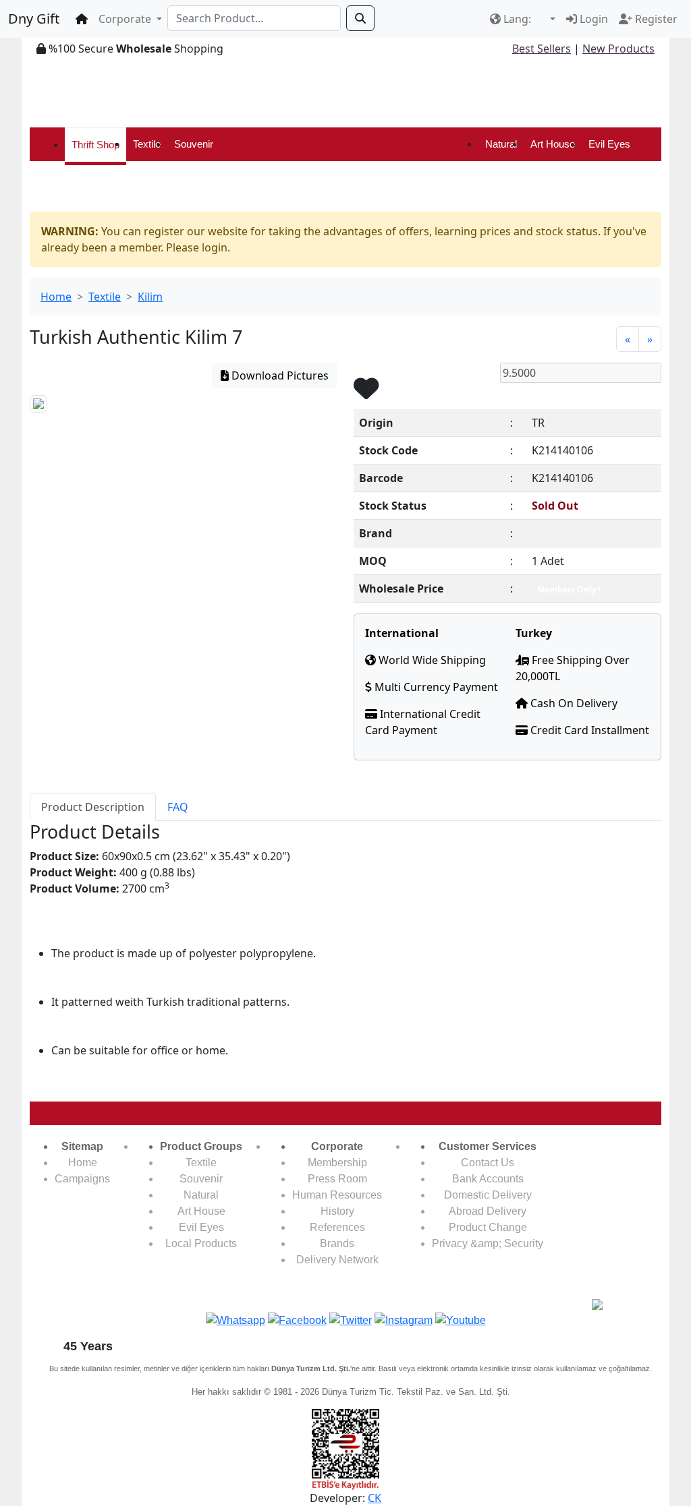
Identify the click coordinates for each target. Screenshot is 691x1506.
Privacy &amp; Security (487, 1243)
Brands (337, 1243)
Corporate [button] (126, 18)
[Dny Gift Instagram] (404, 1319)
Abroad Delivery (487, 1211)
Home (56, 296)
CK (374, 1497)
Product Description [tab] (92, 807)
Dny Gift (33, 18)
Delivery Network (337, 1259)
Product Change (488, 1227)
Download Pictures (279, 375)
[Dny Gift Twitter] (350, 1319)
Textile (147, 144)
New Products (618, 48)
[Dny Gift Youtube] (460, 1319)
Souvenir (193, 144)
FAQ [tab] (177, 807)
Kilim (150, 296)
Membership (337, 1162)
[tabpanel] (345, 956)
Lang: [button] (517, 18)
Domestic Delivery (488, 1195)
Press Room (337, 1178)
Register (655, 18)
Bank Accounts (488, 1178)
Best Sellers (541, 48)
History (337, 1211)
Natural (501, 144)
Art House (552, 144)
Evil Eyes (609, 144)
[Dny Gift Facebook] (235, 1319)
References (337, 1227)
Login (592, 18)
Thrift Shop (95, 144)
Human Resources (337, 1195)
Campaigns (82, 1178)
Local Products (201, 1243)
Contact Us (487, 1162)
